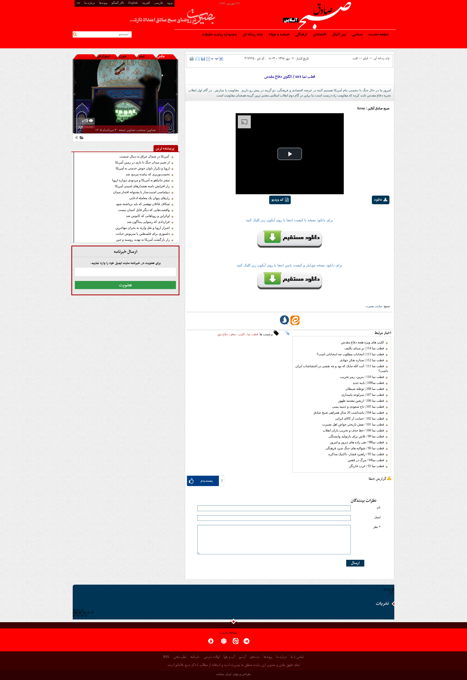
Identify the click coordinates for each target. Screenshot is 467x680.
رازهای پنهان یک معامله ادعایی (149, 198)
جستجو (254, 657)
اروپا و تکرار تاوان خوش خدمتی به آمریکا (143, 168)
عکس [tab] (161, 56)
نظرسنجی (179, 657)
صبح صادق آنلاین (378, 108)
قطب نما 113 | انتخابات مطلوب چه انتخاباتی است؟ (350, 354)
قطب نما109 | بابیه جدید (368, 383)
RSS (166, 657)
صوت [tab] (122, 56)
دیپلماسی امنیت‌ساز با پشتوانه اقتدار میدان (141, 192)
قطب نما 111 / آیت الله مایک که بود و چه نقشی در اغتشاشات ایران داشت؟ (341, 368)
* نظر (377, 526)
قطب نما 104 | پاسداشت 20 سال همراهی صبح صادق (348, 412)
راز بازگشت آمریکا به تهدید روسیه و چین (143, 240)
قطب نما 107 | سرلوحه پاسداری (362, 395)
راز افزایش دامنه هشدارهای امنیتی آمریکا (142, 186)
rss (78, 2)
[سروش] (211, 643)
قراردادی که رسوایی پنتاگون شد (148, 222)
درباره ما (89, 2)
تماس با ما (297, 657)
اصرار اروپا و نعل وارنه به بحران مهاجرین (142, 228)
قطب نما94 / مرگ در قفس (366, 460)
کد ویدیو (277, 200)
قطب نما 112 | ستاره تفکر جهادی (362, 360)
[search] (76, 34)
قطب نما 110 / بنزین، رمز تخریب (362, 377)
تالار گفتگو (118, 2)
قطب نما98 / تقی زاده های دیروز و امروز (357, 442)
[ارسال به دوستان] (197, 58)
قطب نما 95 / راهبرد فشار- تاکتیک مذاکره (356, 454)
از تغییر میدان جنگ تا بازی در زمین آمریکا (142, 162)
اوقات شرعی (211, 657)
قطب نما (252, 334)
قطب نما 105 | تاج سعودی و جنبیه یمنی (358, 406)
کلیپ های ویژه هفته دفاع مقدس (362, 342)
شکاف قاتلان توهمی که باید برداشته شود (143, 204)
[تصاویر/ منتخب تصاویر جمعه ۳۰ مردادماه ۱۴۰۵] (125, 96)
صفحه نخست (228, 633)
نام (379, 507)
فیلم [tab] (142, 56)
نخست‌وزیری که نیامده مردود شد (148, 174)
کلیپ (241, 334)
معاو (233, 334)
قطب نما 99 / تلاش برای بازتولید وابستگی (356, 436)
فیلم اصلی (370, 214)
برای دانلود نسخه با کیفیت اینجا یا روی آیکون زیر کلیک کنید (289, 220)
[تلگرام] (246, 643)
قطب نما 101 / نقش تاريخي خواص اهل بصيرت (353, 424)
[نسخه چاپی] (191, 58)
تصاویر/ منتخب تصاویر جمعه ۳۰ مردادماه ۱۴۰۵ (125, 130)
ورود (169, 2)
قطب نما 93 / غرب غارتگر (366, 466)
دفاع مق (223, 334)
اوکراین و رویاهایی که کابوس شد (148, 216)
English (133, 2)
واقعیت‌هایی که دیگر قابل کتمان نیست (144, 210)
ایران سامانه (223, 674)
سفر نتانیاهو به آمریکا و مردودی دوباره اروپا (141, 180)
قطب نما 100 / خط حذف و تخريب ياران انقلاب (353, 430)
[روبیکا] (224, 643)
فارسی (158, 2)
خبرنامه (194, 657)
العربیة (146, 2)
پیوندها (103, 2)
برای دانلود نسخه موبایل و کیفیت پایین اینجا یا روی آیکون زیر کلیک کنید (289, 265)
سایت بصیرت (374, 306)
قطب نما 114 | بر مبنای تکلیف (364, 348)
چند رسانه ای (381, 58)
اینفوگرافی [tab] (103, 56)
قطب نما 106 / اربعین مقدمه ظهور (361, 401)
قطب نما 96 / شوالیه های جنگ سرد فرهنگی (354, 448)
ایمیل (377, 517)
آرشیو (242, 657)
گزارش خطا (377, 479)
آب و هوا (229, 657)
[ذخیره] (203, 59)
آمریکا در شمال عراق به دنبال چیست (144, 156)
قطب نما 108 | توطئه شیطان (364, 389)
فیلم (365, 58)
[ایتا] (236, 643)
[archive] (81, 138)
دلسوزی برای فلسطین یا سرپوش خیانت (143, 234)
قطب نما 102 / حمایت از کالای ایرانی (359, 418)
